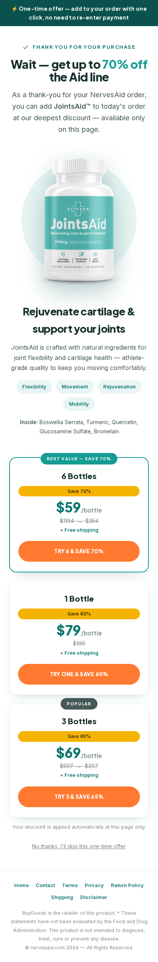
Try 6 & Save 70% (79, 551)
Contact (45, 885)
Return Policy (127, 885)
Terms (70, 885)
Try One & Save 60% (79, 674)
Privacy (94, 885)
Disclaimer (93, 897)
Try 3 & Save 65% (79, 796)
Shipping (62, 897)
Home (21, 885)
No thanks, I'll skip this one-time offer (79, 846)
